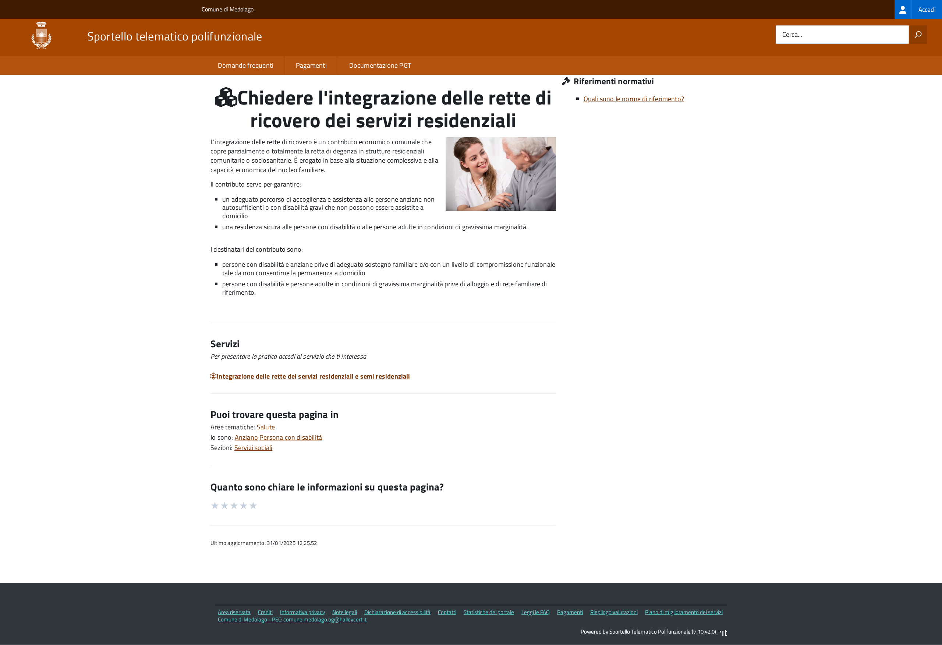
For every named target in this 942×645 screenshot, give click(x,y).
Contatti (447, 612)
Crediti (265, 612)
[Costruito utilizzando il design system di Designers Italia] (723, 634)
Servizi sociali (253, 448)
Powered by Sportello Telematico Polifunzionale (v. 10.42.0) (648, 631)
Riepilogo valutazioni (614, 612)
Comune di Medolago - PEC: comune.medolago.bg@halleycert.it (292, 619)
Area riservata (234, 612)
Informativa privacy (302, 612)
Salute (266, 427)
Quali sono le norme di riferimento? (634, 99)
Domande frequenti (245, 65)
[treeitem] (918, 9)
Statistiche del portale (489, 612)
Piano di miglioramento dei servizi (684, 612)
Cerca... (792, 35)
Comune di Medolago (228, 9)
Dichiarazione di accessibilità (397, 612)
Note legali (344, 612)
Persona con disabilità (290, 437)
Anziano (246, 437)
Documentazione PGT (380, 65)
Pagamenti (311, 65)
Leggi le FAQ (535, 612)
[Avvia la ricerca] (918, 34)
